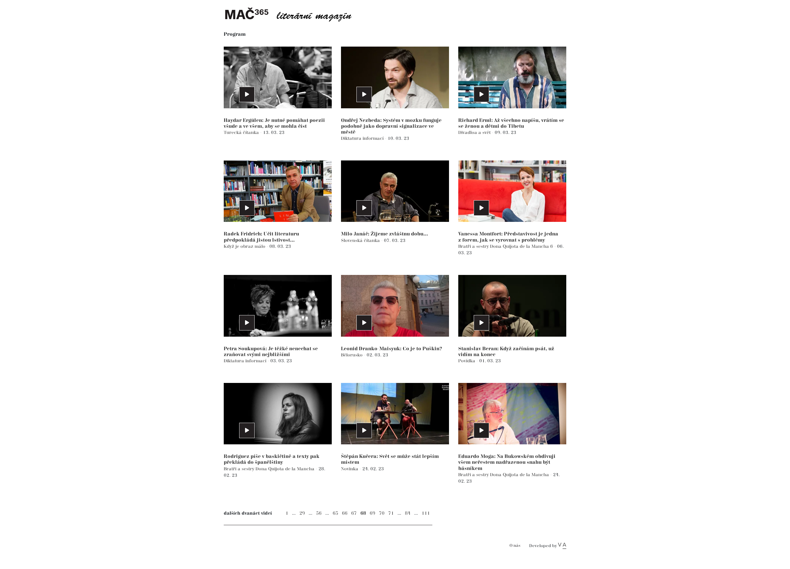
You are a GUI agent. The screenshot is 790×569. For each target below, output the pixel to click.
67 (354, 513)
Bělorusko (352, 355)
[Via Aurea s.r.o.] (562, 546)
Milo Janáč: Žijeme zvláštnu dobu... (384, 234)
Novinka (350, 469)
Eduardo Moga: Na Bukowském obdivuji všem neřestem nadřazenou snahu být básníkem (506, 462)
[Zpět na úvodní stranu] (293, 14)
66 (344, 513)
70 (382, 513)
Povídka (467, 361)
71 (391, 513)
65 (335, 513)
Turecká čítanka (242, 132)
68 (363, 513)
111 (426, 513)
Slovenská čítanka (361, 240)
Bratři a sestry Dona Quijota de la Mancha (270, 469)
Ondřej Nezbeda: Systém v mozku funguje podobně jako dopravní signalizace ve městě (391, 126)
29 (302, 513)
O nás (514, 546)
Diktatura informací (363, 138)
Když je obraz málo (245, 246)
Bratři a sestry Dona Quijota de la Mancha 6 (506, 246)
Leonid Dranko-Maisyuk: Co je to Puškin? (391, 348)
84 (407, 513)
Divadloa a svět (475, 132)
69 (372, 513)
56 (319, 513)
